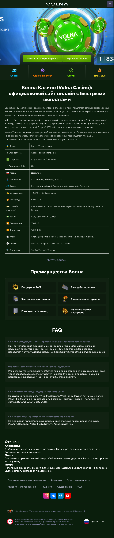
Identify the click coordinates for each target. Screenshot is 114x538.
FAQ (79, 486)
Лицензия (46, 486)
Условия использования (22, 486)
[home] (57, 4)
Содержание (64, 486)
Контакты (56, 480)
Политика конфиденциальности (27, 480)
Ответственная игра (78, 480)
